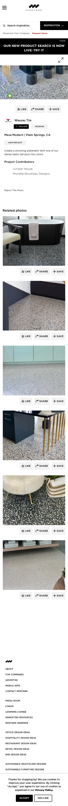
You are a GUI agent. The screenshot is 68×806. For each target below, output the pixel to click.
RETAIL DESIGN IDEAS (17, 749)
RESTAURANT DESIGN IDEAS (20, 743)
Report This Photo (14, 190)
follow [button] (22, 126)
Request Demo (40, 33)
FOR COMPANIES (14, 675)
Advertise (11, 680)
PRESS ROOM (12, 701)
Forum (9, 706)
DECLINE (43, 798)
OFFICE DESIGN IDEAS (17, 732)
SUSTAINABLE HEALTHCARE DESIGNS (25, 764)
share (39, 109)
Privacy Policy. (44, 790)
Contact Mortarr (16, 691)
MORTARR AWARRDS (16, 723)
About (9, 669)
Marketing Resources (19, 717)
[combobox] (54, 25)
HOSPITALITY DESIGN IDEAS (20, 738)
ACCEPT (24, 798)
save (55, 109)
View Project (15, 143)
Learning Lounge (15, 712)
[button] (4, 7)
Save (59, 271)
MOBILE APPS (12, 686)
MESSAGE (39, 126)
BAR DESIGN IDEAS (15, 755)
